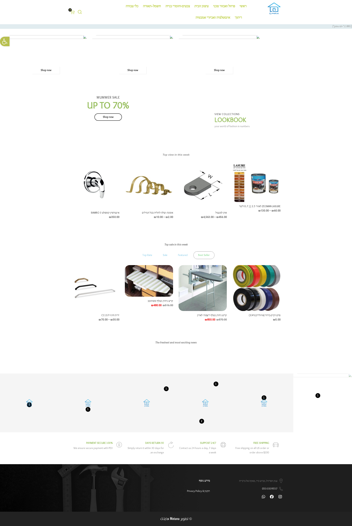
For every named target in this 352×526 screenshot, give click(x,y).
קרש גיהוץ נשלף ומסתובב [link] (160, 301)
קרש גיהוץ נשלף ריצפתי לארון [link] (212, 315)
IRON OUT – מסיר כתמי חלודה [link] (265, 212)
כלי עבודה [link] (132, 6)
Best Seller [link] (204, 255)
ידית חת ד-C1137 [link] (110, 315)
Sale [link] (165, 255)
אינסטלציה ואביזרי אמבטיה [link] (213, 18)
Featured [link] (183, 255)
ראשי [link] (243, 6)
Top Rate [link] (147, 255)
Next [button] (75, 188)
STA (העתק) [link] (220, 212)
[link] (5, 41)
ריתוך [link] (238, 18)
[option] (256, 191)
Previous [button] (276, 188)
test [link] (171, 212)
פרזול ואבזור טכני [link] (224, 6)
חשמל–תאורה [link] (152, 6)
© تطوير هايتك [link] (176, 519)
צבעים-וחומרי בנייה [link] (178, 6)
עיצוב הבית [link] (202, 6)
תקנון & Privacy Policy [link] (198, 491)
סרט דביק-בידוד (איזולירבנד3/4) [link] (264, 315)
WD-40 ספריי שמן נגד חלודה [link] (105, 212)
